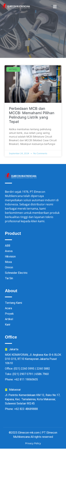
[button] (55, 7)
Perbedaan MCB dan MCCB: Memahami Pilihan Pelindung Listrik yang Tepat (31, 115)
